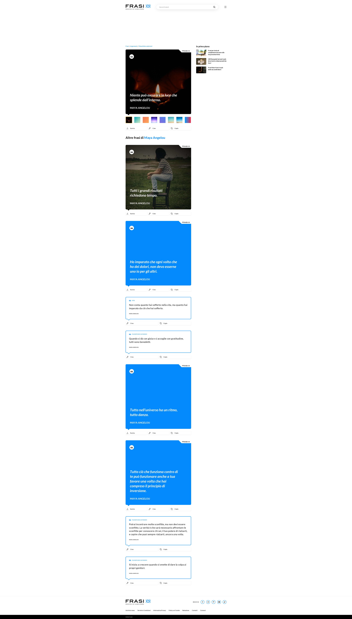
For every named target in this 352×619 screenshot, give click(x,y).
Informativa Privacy (159, 610)
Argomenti (133, 46)
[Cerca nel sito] (214, 7)
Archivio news (130, 610)
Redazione (185, 610)
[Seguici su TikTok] (224, 602)
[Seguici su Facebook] (202, 602)
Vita (133, 300)
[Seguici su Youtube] (219, 602)
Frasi (127, 46)
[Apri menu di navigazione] (225, 7)
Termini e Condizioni (144, 610)
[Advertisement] (176, 23)
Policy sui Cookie (174, 610)
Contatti (194, 610)
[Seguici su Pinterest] (213, 602)
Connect (203, 610)
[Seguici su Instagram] (208, 602)
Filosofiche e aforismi (145, 46)
